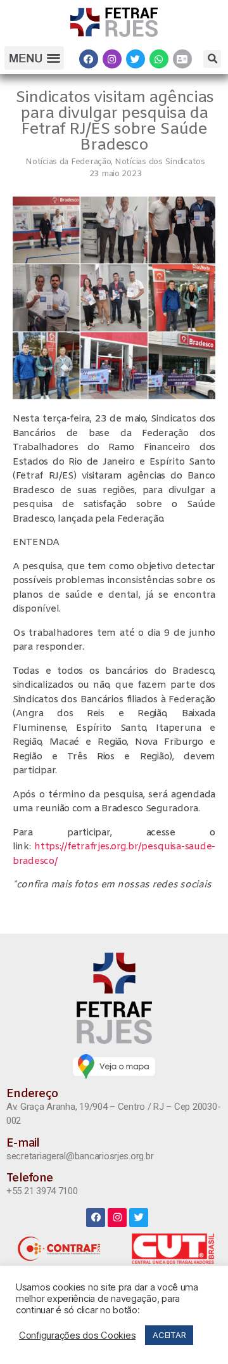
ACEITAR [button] (169, 1335)
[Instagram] (112, 58)
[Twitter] (135, 58)
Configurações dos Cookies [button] (77, 1335)
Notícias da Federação (67, 162)
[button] (34, 58)
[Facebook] (88, 58)
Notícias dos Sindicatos (160, 162)
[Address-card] (182, 58)
